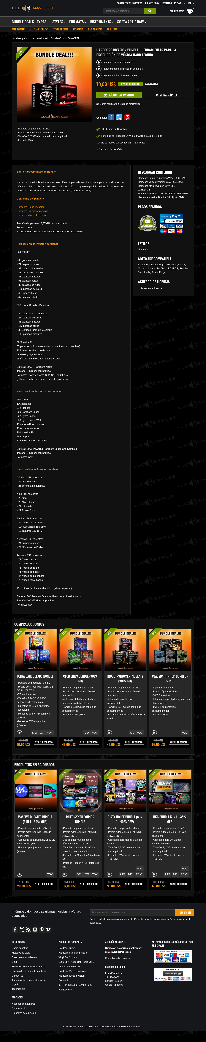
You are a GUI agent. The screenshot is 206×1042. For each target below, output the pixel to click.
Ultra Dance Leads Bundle (35, 676)
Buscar (150, 11)
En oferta (112, 29)
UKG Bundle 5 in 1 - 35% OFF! (170, 819)
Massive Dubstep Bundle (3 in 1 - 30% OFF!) (35, 819)
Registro (167, 3)
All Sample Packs (39, 29)
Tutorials (78, 29)
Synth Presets (60, 29)
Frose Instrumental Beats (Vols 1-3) (125, 678)
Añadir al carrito (115, 95)
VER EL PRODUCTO (44, 742)
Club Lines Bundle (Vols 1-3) (80, 678)
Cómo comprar (108, 104)
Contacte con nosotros (129, 3)
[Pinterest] (127, 117)
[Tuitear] (119, 117)
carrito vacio (177, 11)
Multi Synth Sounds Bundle (80, 819)
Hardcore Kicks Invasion (30, 207)
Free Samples (18, 29)
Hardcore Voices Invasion (31, 215)
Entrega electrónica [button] (129, 104)
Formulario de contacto (117, 958)
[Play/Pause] (19, 732)
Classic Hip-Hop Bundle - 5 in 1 (170, 678)
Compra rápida (166, 95)
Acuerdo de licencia (151, 288)
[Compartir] (111, 117)
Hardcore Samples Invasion (32, 211)
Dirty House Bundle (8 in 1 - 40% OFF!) (125, 819)
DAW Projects (95, 29)
